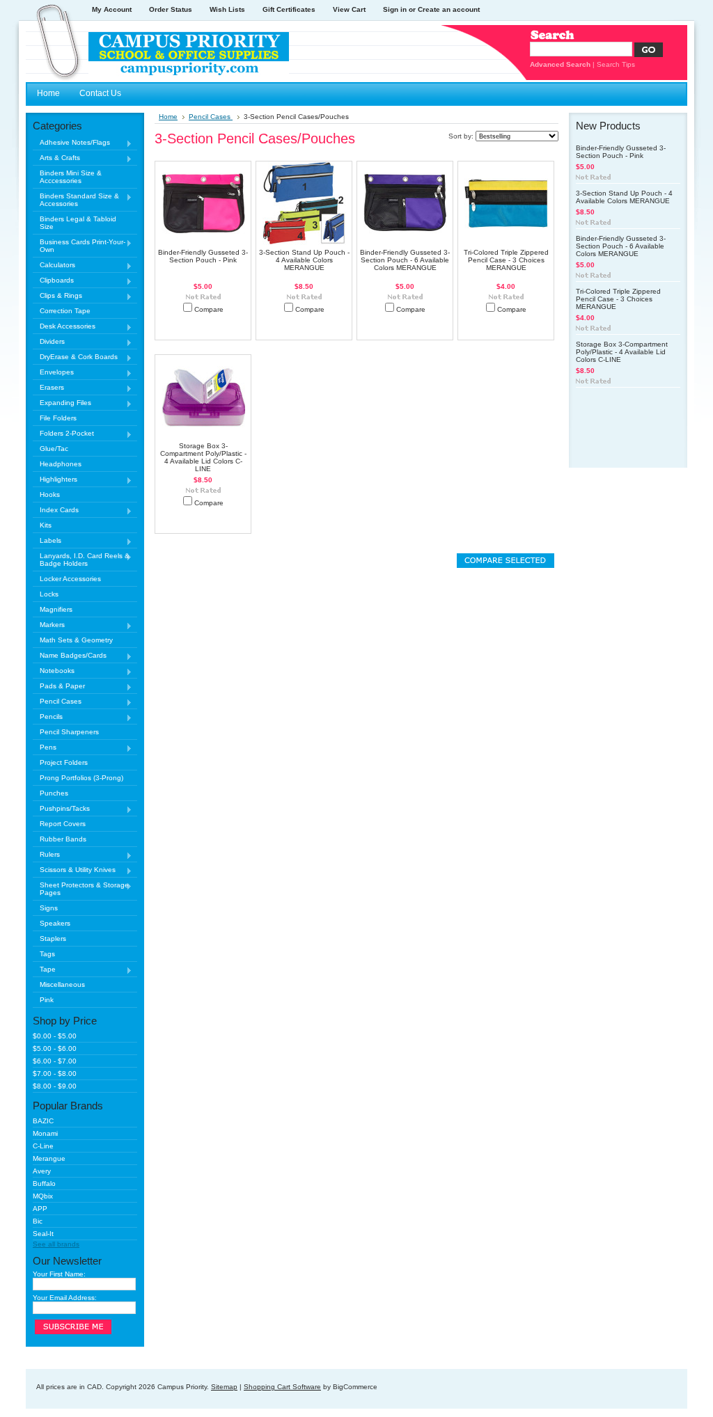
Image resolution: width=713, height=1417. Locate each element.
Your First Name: (59, 1274)
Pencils (48, 717)
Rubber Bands (63, 839)
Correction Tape (65, 311)
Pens (44, 747)
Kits (46, 525)
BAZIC (43, 1121)
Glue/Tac (54, 448)
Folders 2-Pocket (63, 433)
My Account (112, 9)
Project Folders (64, 762)
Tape (44, 969)
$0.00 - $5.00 (55, 1036)
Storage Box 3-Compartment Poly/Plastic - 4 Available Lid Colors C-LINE (203, 457)
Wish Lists (227, 9)
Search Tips (616, 64)
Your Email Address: (65, 1297)
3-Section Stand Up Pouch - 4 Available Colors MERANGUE (304, 259)
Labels (47, 541)
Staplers (53, 938)
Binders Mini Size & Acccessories (71, 176)
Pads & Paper (59, 686)
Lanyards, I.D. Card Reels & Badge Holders (81, 559)
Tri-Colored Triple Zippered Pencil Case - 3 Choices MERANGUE (506, 259)
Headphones (60, 464)
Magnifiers (56, 609)
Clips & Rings (57, 296)
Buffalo (44, 1183)
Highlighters (55, 479)
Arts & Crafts (56, 158)
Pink (47, 1000)
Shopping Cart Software (282, 1387)
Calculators (54, 265)
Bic (37, 1221)
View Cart (349, 9)
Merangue (49, 1158)
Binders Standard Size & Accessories (76, 199)
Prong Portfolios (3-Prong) (81, 778)
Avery (42, 1171)
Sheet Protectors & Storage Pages (81, 888)
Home (168, 116)
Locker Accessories (70, 579)
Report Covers (63, 824)
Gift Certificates (289, 9)
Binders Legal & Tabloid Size (78, 222)
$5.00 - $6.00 (55, 1048)
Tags (47, 954)
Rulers (46, 855)
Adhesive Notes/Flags (71, 143)
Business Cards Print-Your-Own (79, 245)
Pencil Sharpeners (69, 732)
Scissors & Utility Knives (74, 870)
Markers (49, 625)
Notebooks (54, 671)
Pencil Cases (57, 701)
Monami (45, 1133)
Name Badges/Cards (70, 655)
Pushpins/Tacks (61, 809)
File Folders (58, 418)
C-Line (43, 1146)
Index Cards (56, 510)
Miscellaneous (62, 984)
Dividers (49, 342)
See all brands (56, 1244)
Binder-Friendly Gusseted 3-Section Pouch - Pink (203, 256)
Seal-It (43, 1233)
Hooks (50, 494)
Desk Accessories (64, 326)
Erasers (48, 388)
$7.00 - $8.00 (55, 1073)
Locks (49, 594)
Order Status (170, 9)
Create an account (449, 9)
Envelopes (53, 372)
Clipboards (53, 280)
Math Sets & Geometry (76, 640)
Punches (54, 793)
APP (40, 1208)
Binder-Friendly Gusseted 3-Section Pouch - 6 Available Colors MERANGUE (405, 259)
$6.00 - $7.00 (55, 1061)
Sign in (395, 9)
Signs (49, 908)
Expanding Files (62, 403)
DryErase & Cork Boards (75, 357)
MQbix (43, 1196)
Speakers (55, 923)
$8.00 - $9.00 (55, 1086)
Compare (209, 309)
